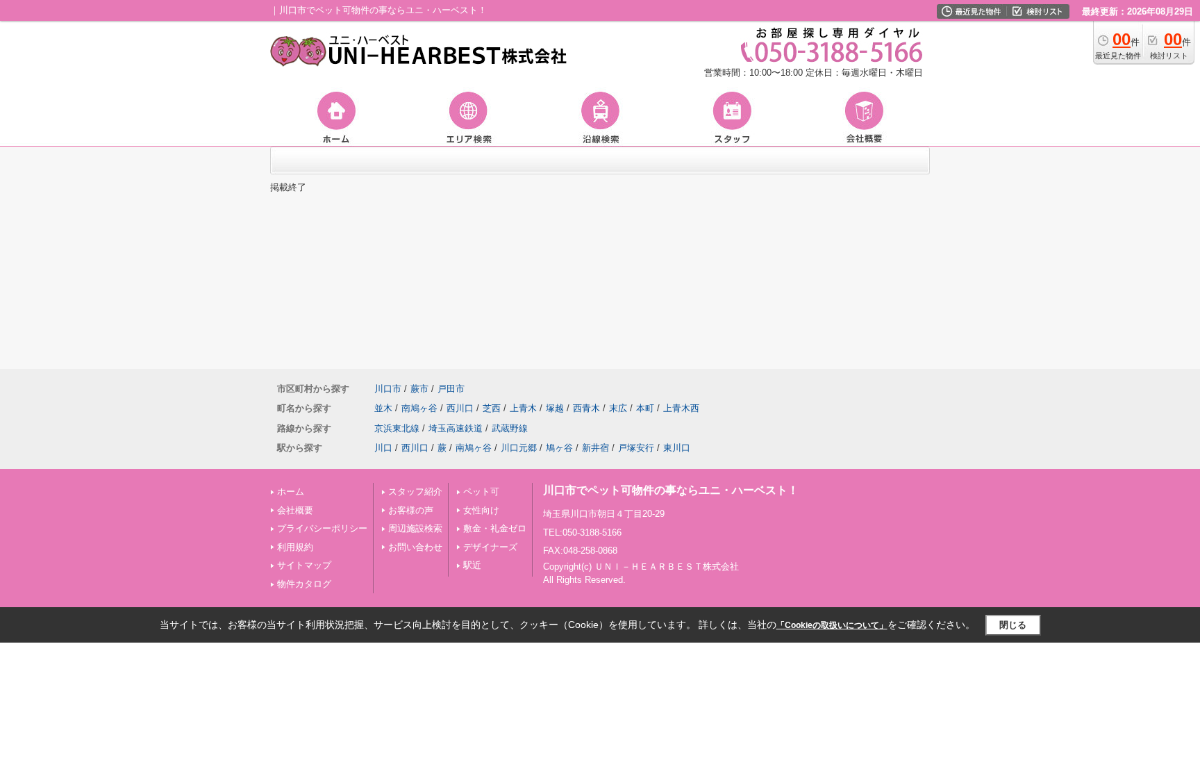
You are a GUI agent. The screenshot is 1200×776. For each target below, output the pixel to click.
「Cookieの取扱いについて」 (832, 625)
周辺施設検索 (415, 528)
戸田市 (451, 388)
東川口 (676, 448)
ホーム (290, 491)
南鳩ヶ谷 (419, 408)
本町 (645, 408)
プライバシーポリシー (322, 528)
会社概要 (295, 510)
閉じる (1012, 625)
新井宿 (595, 448)
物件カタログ (304, 584)
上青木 (523, 408)
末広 (618, 408)
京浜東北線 (396, 428)
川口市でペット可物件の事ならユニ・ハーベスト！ (671, 490)
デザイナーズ (490, 547)
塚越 (555, 408)
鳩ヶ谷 (559, 448)
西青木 (586, 408)
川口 (383, 448)
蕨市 (419, 388)
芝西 (492, 408)
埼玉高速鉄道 (455, 428)
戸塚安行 (636, 448)
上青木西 (681, 408)
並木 (383, 408)
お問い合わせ (415, 547)
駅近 (472, 565)
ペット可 (481, 491)
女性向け (481, 510)
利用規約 (295, 547)
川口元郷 (519, 448)
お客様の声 (410, 510)
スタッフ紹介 (415, 491)
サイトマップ (304, 565)
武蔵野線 (510, 428)
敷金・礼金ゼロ (494, 528)
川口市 (387, 388)
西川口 (460, 408)
